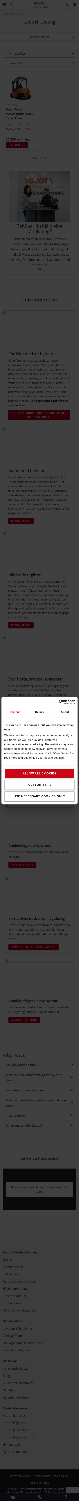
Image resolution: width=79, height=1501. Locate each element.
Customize (37, 784)
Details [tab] (39, 712)
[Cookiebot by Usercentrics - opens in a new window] (59, 701)
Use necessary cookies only (39, 796)
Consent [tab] (14, 712)
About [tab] (65, 712)
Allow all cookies (39, 773)
